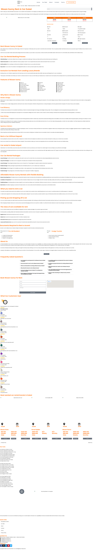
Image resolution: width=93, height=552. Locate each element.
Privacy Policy (3, 532)
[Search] (91, 9)
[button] (32, 260)
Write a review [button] (3, 310)
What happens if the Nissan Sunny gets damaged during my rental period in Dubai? (32, 274)
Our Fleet (44, 2)
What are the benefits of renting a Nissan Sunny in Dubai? (33, 265)
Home (38, 2)
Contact (57, 2)
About (50, 2)
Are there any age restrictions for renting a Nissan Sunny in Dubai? (60, 264)
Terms (63, 2)
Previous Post (3, 442)
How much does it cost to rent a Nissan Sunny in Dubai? (32, 263)
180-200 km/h (65, 32)
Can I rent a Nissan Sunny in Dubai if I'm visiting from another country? (31, 271)
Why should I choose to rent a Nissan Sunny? (30, 268)
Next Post (90, 442)
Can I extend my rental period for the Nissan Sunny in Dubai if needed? (33, 261)
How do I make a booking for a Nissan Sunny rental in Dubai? (59, 273)
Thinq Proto (23, 548)
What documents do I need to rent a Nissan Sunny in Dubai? (59, 267)
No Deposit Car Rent (5, 521)
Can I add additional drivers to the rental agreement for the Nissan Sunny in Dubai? (60, 270)
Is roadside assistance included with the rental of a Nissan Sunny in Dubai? (60, 261)
